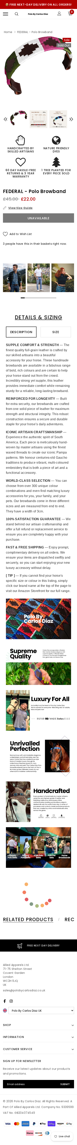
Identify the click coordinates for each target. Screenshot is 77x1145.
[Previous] (8, 279)
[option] (38, 65)
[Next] (69, 279)
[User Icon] (59, 14)
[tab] (30, 920)
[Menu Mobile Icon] (5, 14)
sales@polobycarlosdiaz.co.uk (24, 990)
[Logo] (38, 14)
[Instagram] (11, 1001)
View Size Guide (20, 208)
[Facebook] (4, 1001)
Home (8, 32)
